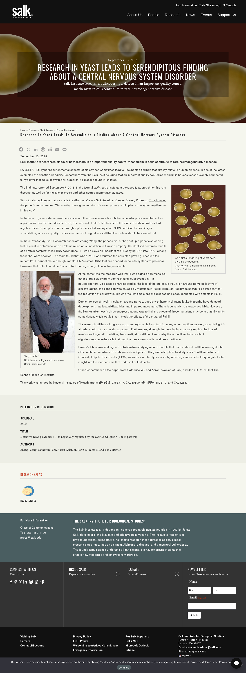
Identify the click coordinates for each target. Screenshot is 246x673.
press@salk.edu (31, 537)
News (190, 15)
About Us (134, 15)
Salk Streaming (209, 5)
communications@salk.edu (203, 647)
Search (230, 5)
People (153, 15)
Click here (180, 265)
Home (24, 130)
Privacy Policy (82, 636)
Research (172, 15)
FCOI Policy (80, 641)
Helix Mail (132, 641)
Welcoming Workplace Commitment (95, 645)
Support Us (227, 15)
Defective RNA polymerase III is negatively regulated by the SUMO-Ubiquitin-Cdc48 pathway (79, 437)
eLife (97, 187)
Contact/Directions (32, 645)
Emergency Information (88, 650)
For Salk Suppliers (137, 636)
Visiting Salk (28, 636)
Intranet (131, 650)
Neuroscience (28, 500)
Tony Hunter (157, 200)
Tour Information (186, 5)
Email (197, 597)
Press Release (65, 130)
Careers (25, 641)
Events (206, 15)
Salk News (47, 130)
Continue (124, 667)
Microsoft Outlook (137, 645)
